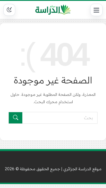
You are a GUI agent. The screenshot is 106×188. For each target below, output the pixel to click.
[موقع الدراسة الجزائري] (53, 10)
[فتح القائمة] (96, 10)
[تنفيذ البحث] (15, 117)
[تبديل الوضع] (9, 10)
